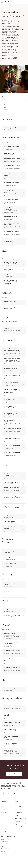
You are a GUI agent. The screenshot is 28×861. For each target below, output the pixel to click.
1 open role (5, 324)
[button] (14, 99)
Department (5, 96)
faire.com (15, 46)
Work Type (4, 107)
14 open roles (6, 344)
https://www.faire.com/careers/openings (12, 29)
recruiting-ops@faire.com (8, 52)
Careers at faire (6, 8)
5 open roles (5, 629)
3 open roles (5, 511)
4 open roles (5, 255)
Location (4, 102)
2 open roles (5, 297)
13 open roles (6, 142)
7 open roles (5, 703)
